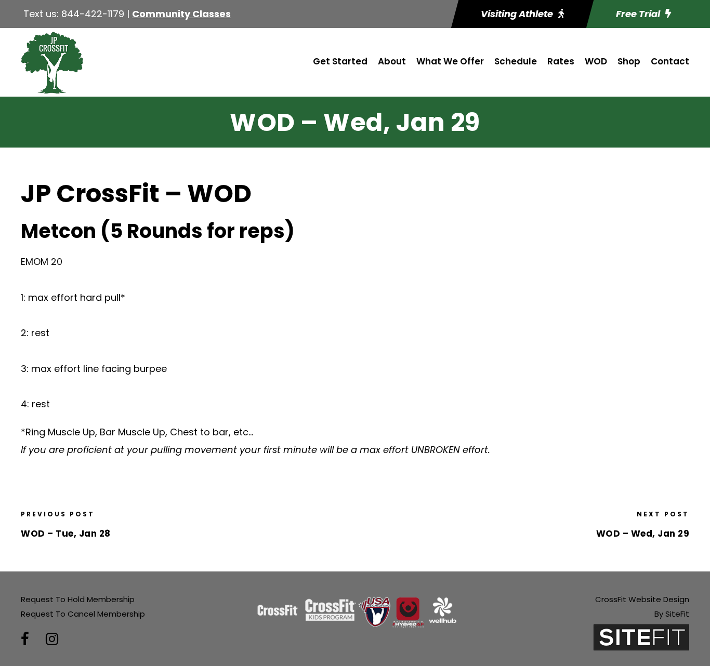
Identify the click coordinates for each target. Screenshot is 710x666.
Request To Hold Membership (78, 599)
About (392, 61)
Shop (628, 61)
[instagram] (52, 639)
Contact (670, 61)
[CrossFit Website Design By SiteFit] (641, 636)
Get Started (340, 61)
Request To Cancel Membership (83, 613)
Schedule (515, 61)
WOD (596, 61)
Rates (560, 61)
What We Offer (450, 61)
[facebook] (25, 639)
